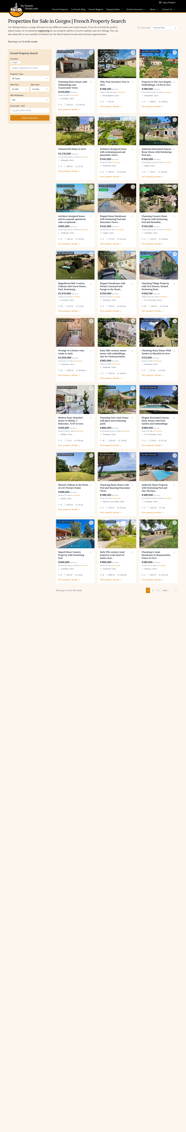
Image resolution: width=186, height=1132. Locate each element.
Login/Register (169, 2)
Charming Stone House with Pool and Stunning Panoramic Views (115, 487)
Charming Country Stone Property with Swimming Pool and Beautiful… (154, 219)
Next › (165, 590)
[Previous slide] (58, 64)
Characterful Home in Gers (72, 149)
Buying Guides (113, 9)
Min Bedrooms (16, 95)
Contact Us (167, 9)
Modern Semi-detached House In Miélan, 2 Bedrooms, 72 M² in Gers (70, 420)
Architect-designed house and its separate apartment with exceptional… (72, 219)
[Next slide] (92, 64)
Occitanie (75, 95)
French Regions (96, 9)
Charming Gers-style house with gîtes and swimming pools (114, 420)
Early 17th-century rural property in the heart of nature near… (112, 555)
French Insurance (134, 9)
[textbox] (30, 67)
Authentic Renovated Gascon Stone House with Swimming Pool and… (156, 152)
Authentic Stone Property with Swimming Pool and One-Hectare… (155, 487)
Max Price (35, 84)
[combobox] (29, 67)
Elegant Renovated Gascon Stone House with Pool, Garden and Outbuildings (155, 420)
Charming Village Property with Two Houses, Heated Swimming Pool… (155, 286)
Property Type (16, 74)
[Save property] (91, 52)
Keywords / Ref (17, 106)
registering (43, 30)
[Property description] (90, 82)
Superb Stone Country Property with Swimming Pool (71, 555)
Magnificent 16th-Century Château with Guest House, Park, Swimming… (72, 286)
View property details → (69, 109)
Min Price (14, 84)
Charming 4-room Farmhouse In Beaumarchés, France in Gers (156, 555)
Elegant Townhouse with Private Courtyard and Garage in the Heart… (112, 286)
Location (14, 58)
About (152, 9)
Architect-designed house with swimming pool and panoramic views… (113, 152)
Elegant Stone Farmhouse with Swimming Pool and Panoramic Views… (113, 219)
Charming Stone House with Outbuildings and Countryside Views (72, 84)
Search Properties (30, 118)
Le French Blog (78, 9)
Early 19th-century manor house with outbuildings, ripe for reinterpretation (113, 353)
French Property (60, 9)
